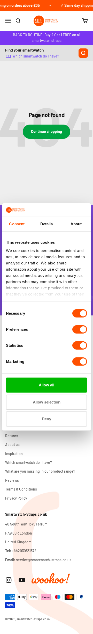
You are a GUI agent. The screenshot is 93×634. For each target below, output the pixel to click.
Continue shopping (46, 131)
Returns (11, 436)
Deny (46, 419)
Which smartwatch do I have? (35, 56)
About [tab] (76, 224)
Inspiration (14, 453)
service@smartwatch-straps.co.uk (43, 560)
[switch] (79, 329)
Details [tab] (46, 224)
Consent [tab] (17, 224)
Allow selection (46, 402)
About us (12, 444)
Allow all (46, 385)
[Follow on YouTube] (21, 580)
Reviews (12, 480)
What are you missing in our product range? (40, 471)
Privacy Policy (16, 498)
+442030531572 (24, 551)
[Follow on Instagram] (8, 580)
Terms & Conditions (21, 489)
